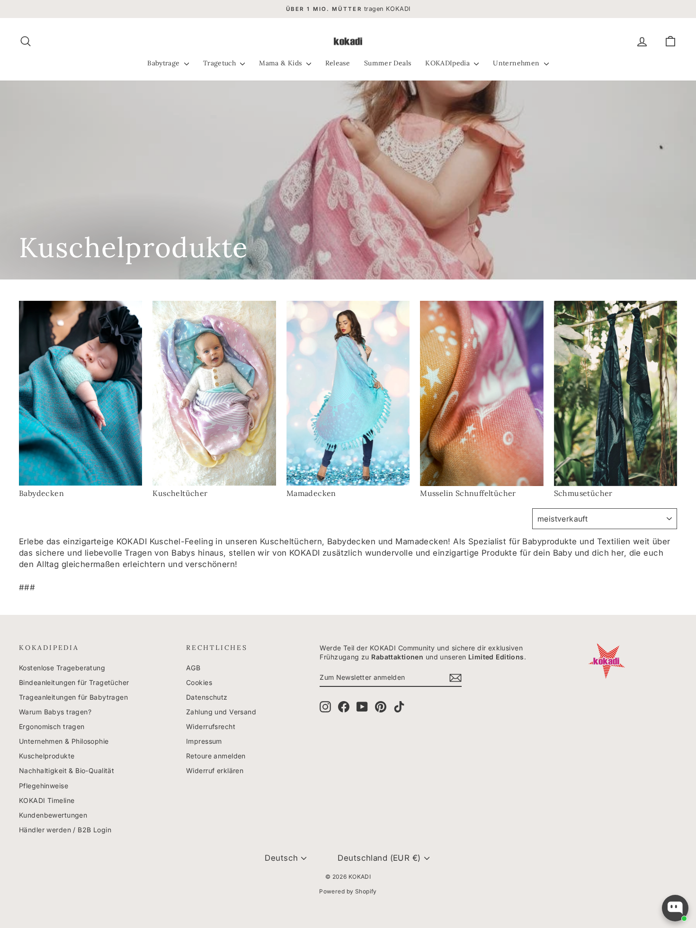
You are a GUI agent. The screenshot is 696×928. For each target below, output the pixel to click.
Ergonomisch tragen (52, 726)
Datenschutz (207, 697)
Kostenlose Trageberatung (62, 668)
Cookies (199, 682)
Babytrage (164, 63)
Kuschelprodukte (46, 756)
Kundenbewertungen (53, 815)
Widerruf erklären (214, 770)
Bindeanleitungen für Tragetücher (74, 682)
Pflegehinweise (43, 786)
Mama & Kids (281, 63)
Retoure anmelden (216, 756)
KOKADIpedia (448, 63)
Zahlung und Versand (221, 712)
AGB (193, 668)
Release (337, 63)
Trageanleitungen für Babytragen (73, 697)
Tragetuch (220, 63)
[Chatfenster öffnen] (675, 908)
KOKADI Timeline (46, 800)
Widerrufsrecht (210, 726)
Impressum (204, 741)
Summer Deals (387, 63)
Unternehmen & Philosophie (64, 741)
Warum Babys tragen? (55, 712)
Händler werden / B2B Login (65, 830)
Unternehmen (517, 63)
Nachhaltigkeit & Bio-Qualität (66, 770)
